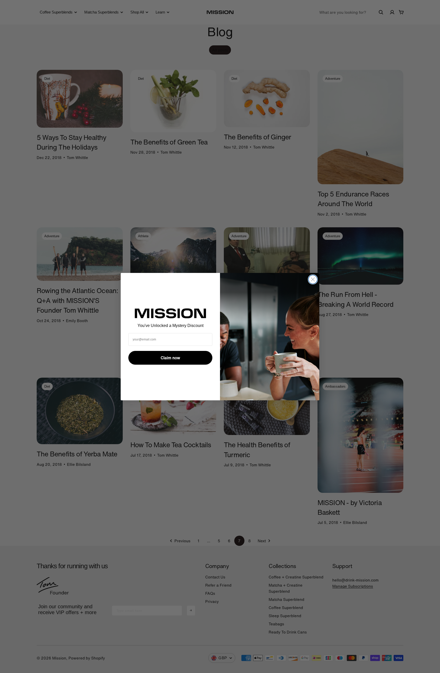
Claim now (170, 358)
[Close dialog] (312, 279)
